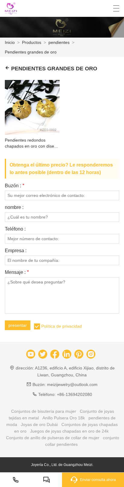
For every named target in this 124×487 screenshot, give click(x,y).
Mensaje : (17, 272)
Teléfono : (15, 229)
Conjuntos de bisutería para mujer (43, 411)
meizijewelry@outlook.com (72, 384)
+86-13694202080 (74, 394)
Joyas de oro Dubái (39, 424)
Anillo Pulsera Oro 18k (63, 417)
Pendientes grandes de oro (31, 52)
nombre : (14, 207)
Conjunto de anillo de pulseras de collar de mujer (52, 437)
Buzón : (14, 185)
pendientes (59, 42)
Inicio (10, 42)
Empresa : (15, 250)
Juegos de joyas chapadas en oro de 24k (69, 431)
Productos (31, 42)
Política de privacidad (61, 326)
